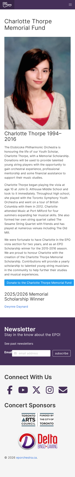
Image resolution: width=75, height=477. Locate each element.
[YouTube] (23, 391)
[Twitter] (36, 391)
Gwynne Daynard (16, 306)
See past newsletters (18, 343)
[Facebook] (10, 391)
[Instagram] (50, 391)
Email (8, 352)
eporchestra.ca (26, 457)
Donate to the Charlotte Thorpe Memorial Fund (39, 282)
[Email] (63, 391)
